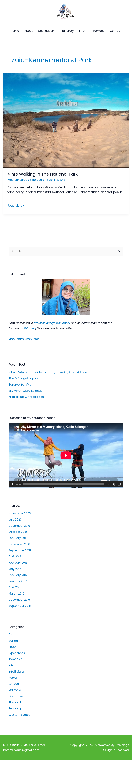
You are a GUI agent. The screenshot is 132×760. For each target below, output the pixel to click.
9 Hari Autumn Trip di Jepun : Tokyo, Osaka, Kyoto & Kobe (48, 372)
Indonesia (15, 659)
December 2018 (19, 544)
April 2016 (15, 587)
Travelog (15, 708)
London (14, 684)
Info (82, 31)
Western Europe (19, 715)
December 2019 (19, 526)
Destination (46, 31)
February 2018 (18, 563)
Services (98, 31)
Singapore (16, 696)
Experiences (17, 653)
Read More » (15, 205)
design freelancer (58, 323)
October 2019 (18, 532)
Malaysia (15, 690)
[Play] (12, 484)
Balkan (13, 641)
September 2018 (20, 550)
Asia (11, 634)
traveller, (39, 323)
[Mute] (114, 484)
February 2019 (18, 538)
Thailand (15, 702)
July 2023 (15, 520)
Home (15, 31)
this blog (29, 328)
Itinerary (68, 31)
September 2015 (20, 606)
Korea (13, 678)
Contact (115, 31)
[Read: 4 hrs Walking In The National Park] (66, 120)
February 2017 (18, 575)
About (28, 31)
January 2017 (18, 581)
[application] (66, 455)
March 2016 (16, 593)
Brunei (13, 647)
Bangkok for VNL (20, 385)
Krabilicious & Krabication (26, 397)
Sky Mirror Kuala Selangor (26, 391)
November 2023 (20, 513)
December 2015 (19, 600)
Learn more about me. (24, 339)
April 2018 (15, 556)
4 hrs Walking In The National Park (42, 174)
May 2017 (15, 569)
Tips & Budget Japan (23, 378)
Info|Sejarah (17, 671)
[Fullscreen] (119, 484)
